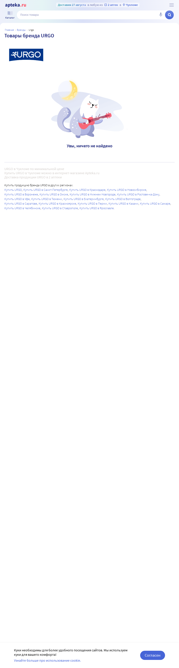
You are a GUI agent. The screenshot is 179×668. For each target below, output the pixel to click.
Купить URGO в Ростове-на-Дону (138, 194)
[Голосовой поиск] (160, 14)
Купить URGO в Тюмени (46, 199)
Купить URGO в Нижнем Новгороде (92, 194)
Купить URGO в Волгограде (123, 199)
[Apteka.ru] (15, 5)
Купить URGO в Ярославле (96, 208)
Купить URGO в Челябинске (22, 208)
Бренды (21, 29)
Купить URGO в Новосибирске (126, 190)
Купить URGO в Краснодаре (87, 190)
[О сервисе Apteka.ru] (171, 5)
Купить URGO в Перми (92, 203)
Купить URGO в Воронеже (21, 194)
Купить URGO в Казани (123, 203)
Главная (9, 29)
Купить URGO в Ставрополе (60, 208)
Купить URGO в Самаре (155, 203)
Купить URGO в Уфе (17, 199)
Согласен (152, 655)
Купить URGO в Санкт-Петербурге (45, 190)
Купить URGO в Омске (54, 194)
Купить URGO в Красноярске (57, 203)
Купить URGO (13, 190)
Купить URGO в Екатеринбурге (84, 199)
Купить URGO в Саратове (20, 203)
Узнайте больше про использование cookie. (47, 660)
